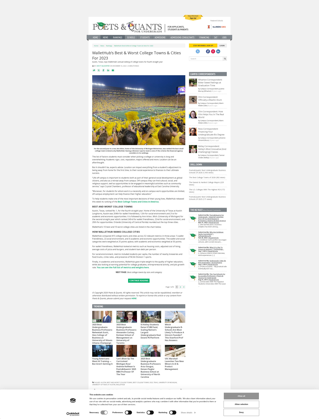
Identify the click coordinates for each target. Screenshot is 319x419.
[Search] (225, 59)
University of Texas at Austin (103, 385)
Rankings (117, 37)
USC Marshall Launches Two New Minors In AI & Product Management (174, 363)
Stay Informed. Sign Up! (203, 46)
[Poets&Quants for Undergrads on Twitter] (198, 51)
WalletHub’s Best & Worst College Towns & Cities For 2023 (133, 46)
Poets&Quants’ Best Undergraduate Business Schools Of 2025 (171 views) (207, 198)
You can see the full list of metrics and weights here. (123, 267)
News (105, 37)
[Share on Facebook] (103, 70)
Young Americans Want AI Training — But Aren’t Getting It (102, 361)
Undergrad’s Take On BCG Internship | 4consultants (212, 262)
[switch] (128, 413)
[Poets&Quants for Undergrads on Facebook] (208, 51)
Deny (241, 412)
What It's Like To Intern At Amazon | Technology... (211, 248)
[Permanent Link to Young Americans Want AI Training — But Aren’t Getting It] (102, 351)
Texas (156, 382)
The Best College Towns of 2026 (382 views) (207, 177)
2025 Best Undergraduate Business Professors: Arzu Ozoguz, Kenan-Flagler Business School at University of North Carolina (151, 367)
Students (145, 37)
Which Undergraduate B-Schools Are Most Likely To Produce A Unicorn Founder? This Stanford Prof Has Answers (174, 332)
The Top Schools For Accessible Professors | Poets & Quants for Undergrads (211, 276)
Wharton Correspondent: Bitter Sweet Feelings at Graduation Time (210, 82)
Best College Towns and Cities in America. (138, 201)
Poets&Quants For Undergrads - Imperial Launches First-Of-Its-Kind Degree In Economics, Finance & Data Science (212, 218)
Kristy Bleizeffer (103, 66)
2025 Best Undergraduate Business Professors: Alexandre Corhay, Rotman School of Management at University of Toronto (126, 333)
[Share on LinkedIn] (108, 70)
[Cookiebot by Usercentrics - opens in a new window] (73, 414)
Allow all (241, 396)
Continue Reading (138, 280)
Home (95, 37)
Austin (103, 382)
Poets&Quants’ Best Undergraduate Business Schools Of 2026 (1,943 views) (207, 171)
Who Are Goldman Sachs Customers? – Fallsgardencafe (210, 234)
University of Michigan (168, 382)
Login (222, 46)
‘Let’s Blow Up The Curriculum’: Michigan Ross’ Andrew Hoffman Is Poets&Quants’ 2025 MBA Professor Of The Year (126, 366)
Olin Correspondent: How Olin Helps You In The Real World (211, 114)
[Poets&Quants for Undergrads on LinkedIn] (218, 51)
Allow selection (241, 404)
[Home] (140, 26)
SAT (215, 37)
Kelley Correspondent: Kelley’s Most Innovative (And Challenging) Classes (212, 149)
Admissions (160, 37)
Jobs (224, 37)
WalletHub (120, 385)
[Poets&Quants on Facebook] (213, 51)
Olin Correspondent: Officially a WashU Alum (210, 98)
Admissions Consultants (182, 37)
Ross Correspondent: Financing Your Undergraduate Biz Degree (211, 131)
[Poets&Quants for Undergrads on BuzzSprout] (203, 51)
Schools (131, 37)
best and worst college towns (119, 382)
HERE (133, 298)
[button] (94, 70)
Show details (186, 413)
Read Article (214, 223)
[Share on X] (98, 70)
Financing (204, 37)
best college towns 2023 (143, 382)
